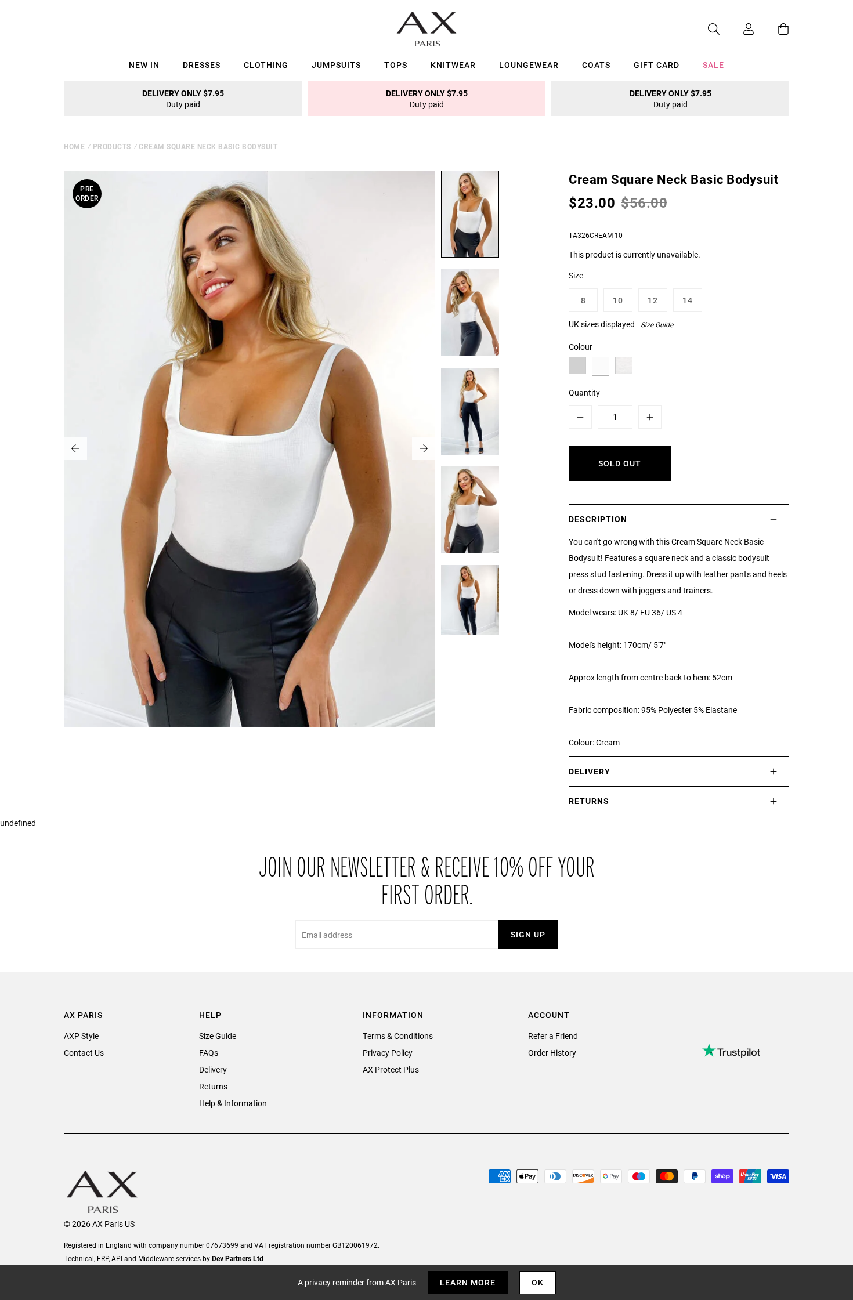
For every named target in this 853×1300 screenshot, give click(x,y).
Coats (596, 64)
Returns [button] (589, 800)
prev (75, 448)
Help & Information (233, 1103)
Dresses (202, 64)
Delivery (213, 1069)
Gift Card (656, 64)
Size (576, 275)
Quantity (584, 392)
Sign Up (528, 934)
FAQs (208, 1052)
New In (144, 64)
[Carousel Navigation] (249, 448)
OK (538, 1282)
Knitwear (453, 64)
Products (112, 146)
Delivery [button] (589, 771)
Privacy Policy (388, 1052)
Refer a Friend (553, 1035)
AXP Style (81, 1035)
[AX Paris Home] (427, 29)
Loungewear (529, 64)
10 (618, 300)
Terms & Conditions (398, 1035)
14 (687, 300)
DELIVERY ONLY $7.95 (183, 99)
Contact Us (84, 1052)
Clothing (266, 64)
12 (653, 300)
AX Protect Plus (391, 1069)
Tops (395, 64)
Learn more (468, 1282)
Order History (552, 1052)
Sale (713, 64)
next (423, 448)
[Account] (737, 29)
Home (74, 146)
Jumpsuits (336, 64)
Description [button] (598, 518)
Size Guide (657, 324)
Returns (213, 1086)
